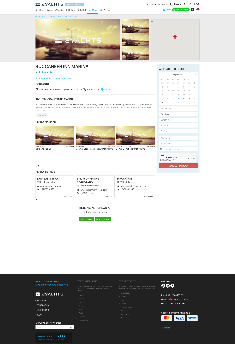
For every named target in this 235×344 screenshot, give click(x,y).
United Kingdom (126, 307)
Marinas (93, 10)
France (81, 306)
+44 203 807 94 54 (187, 4)
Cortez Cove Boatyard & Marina (130, 148)
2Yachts (41, 16)
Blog (39, 314)
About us (41, 300)
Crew (102, 10)
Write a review (104, 219)
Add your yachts (48, 281)
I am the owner (44, 78)
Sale (49, 10)
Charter (39, 10)
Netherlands (83, 320)
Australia (124, 318)
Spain (81, 309)
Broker (82, 10)
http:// (107, 89)
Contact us (43, 305)
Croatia (81, 295)
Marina (52, 16)
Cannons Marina (43, 148)
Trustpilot (165, 327)
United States (125, 293)
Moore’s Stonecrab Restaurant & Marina (94, 148)
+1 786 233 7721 (177, 295)
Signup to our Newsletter (48, 322)
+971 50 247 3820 (178, 303)
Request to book (178, 165)
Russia (123, 297)
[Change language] (197, 10)
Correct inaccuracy (63, 78)
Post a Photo (88, 219)
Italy (80, 302)
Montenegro (125, 314)
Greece (81, 299)
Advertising (43, 310)
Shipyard (70, 10)
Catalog (59, 10)
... (109, 10)
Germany (82, 316)
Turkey (81, 313)
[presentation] (36, 165)
